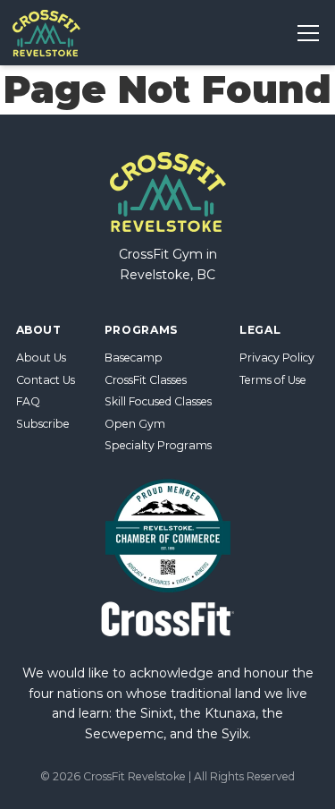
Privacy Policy (276, 357)
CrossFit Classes (146, 380)
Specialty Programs (158, 445)
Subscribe (43, 423)
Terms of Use (272, 380)
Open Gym (135, 423)
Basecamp (134, 357)
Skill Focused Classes (158, 401)
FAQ (28, 401)
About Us (41, 357)
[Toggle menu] (306, 33)
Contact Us (45, 380)
